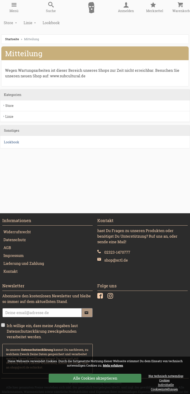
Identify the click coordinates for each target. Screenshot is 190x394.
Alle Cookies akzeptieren (95, 378)
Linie (28, 22)
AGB (7, 247)
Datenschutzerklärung (37, 349)
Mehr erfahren (113, 365)
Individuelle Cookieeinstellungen (164, 387)
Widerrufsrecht (17, 231)
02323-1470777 (117, 252)
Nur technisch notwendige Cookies (166, 378)
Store (8, 22)
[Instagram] (111, 296)
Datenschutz (14, 239)
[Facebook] (100, 296)
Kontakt (10, 271)
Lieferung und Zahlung (23, 263)
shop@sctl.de (116, 260)
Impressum (13, 255)
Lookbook (51, 22)
